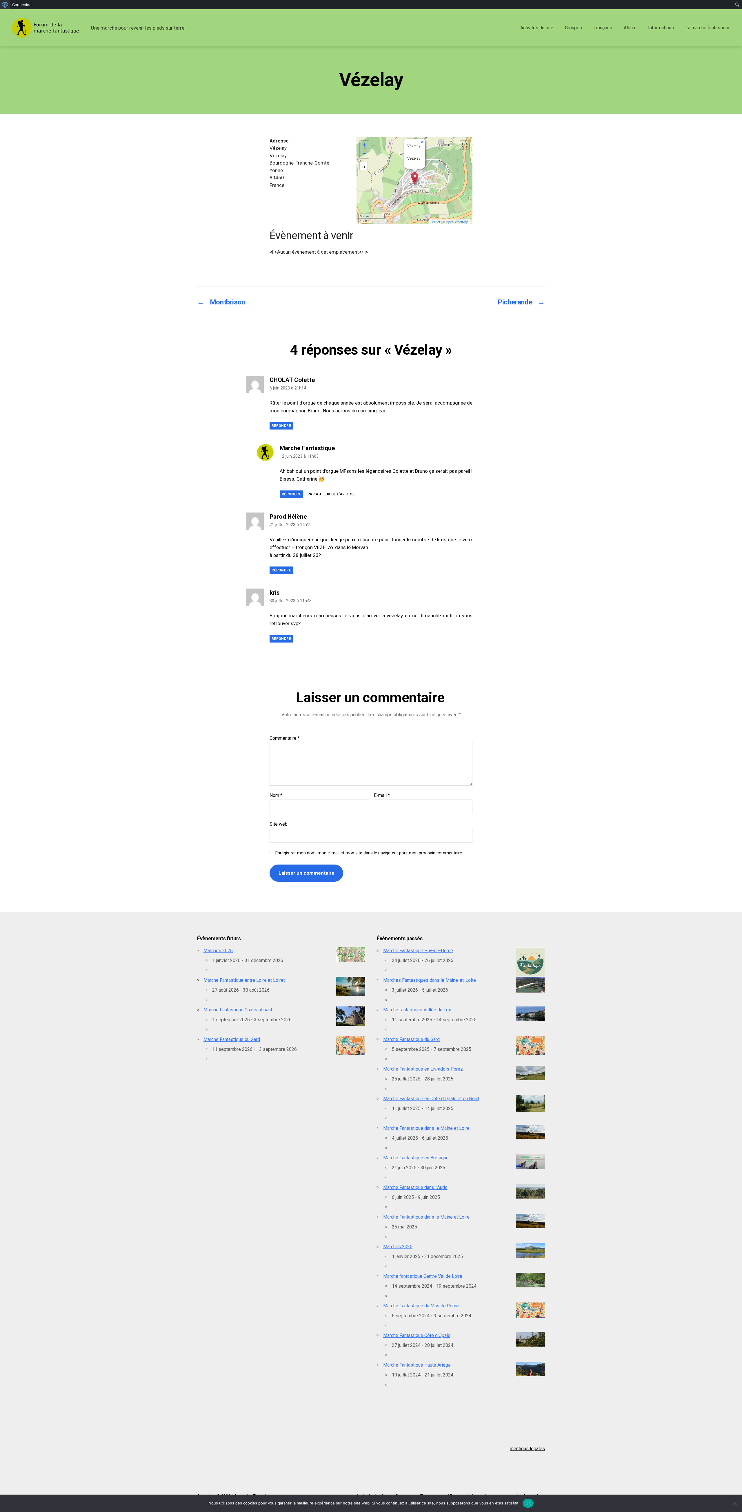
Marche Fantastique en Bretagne (416, 1158)
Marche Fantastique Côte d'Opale (416, 1335)
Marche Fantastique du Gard (231, 1039)
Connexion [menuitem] (22, 4)
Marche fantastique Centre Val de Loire (422, 1276)
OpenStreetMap (457, 221)
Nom (276, 795)
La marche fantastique (707, 27)
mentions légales (527, 1448)
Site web (279, 824)
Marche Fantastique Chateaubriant (237, 1010)
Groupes (573, 27)
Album (630, 27)
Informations (661, 27)
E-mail (382, 795)
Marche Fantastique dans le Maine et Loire (426, 1128)
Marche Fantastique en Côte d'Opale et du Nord (431, 1098)
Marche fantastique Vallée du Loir (417, 1010)
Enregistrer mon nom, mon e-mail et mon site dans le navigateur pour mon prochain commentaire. (369, 853)
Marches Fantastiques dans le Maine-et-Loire (429, 980)
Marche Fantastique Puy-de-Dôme (418, 950)
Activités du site (536, 27)
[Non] (735, 1503)
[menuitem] (5, 4)
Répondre (281, 426)
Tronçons (603, 27)
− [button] (364, 153)
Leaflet (435, 221)
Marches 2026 (218, 950)
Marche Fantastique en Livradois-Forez (423, 1069)
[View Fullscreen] (464, 145)
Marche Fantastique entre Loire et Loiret (244, 980)
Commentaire (285, 738)
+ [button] (364, 145)
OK (528, 1503)
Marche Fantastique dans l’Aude (415, 1187)
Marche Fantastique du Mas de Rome (421, 1306)
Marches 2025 (397, 1246)
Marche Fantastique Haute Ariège (417, 1365)
